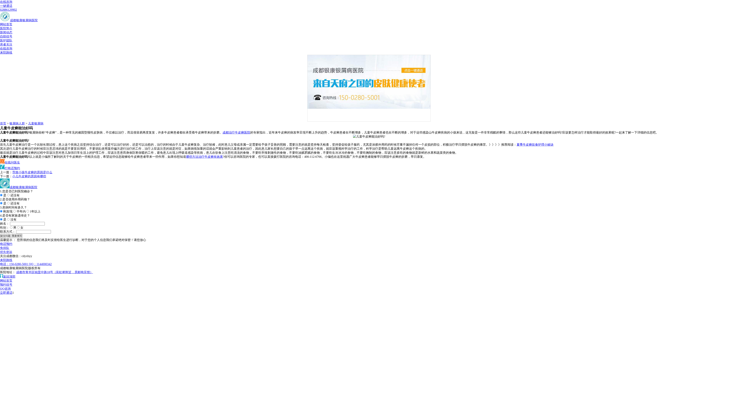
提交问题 (5, 235)
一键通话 (6, 5)
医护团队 (6, 40)
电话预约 (6, 244)
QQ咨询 (5, 288)
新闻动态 (6, 32)
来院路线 (6, 52)
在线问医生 (12, 162)
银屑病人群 (17, 123)
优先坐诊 (6, 252)
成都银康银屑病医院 (24, 20)
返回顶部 (9, 276)
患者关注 (6, 44)
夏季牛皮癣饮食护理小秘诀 (535, 144)
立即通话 (6, 292)
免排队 (4, 248)
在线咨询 (6, 1)
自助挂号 (6, 36)
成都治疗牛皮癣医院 (236, 132)
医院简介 (6, 28)
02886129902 (8, 9)
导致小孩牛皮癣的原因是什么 (32, 172)
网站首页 (6, 24)
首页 (3, 123)
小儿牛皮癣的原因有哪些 (29, 176)
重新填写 (17, 235)
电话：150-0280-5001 (14, 264)
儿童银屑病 (35, 123)
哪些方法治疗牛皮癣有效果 (204, 156)
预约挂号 (6, 284)
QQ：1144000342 (40, 264)
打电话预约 (12, 168)
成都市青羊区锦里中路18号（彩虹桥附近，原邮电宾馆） (54, 272)
